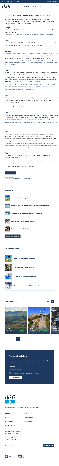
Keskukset (26, 6)
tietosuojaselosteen (24, 373)
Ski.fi (3, 1)
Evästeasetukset (48, 445)
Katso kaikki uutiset (11, 236)
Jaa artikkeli (9, 173)
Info (41, 6)
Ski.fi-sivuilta (32, 166)
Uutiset (34, 6)
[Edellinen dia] (48, 301)
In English (55, 1)
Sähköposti (12, 366)
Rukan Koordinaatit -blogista (20, 107)
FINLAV (17, 1)
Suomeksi (49, 1)
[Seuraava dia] (52, 301)
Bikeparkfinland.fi (10, 1)
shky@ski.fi (11, 437)
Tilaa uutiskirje (15, 377)
